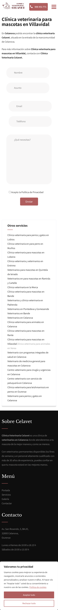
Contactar (7, 503)
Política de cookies (37, 587)
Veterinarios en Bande (18, 313)
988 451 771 (40, 6)
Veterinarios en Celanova (20, 317)
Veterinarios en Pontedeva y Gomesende (28, 309)
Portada (6, 490)
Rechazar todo (29, 603)
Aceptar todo (29, 595)
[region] (29, 586)
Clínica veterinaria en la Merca (22, 287)
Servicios (6, 494)
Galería (5, 499)
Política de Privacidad (32, 192)
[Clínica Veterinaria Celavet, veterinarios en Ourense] (13, 6)
